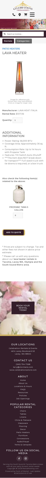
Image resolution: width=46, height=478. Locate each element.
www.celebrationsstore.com (23, 370)
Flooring (23, 426)
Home (23, 380)
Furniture (23, 435)
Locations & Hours (23, 386)
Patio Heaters (23, 432)
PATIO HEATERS (11, 48)
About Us (23, 383)
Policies (23, 396)
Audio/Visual (23, 442)
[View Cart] (25, 15)
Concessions (23, 438)
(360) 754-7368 (23, 364)
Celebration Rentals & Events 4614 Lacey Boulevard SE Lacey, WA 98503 (23, 351)
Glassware (23, 423)
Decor (23, 429)
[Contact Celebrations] (19, 15)
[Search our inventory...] (4, 34)
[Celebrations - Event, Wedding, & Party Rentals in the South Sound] (22, 6)
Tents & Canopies (23, 445)
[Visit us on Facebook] (19, 458)
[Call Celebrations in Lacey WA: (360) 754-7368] (14, 15)
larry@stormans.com (23, 367)
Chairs (23, 411)
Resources (23, 392)
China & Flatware (23, 420)
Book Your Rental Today (23, 308)
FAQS (23, 389)
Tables (23, 414)
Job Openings (23, 399)
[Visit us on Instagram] (25, 458)
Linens (23, 417)
